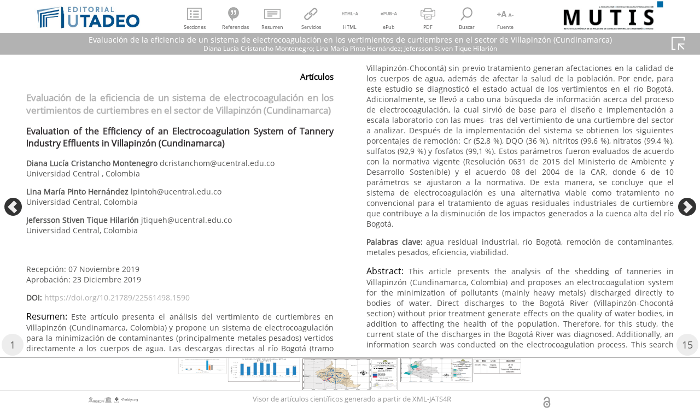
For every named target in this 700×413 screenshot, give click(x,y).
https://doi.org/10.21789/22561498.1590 (117, 297)
